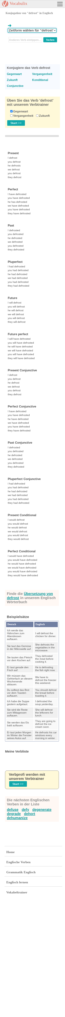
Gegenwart (20, 111)
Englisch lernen (17, 882)
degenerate (41, 810)
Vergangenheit (23, 115)
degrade (14, 814)
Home (10, 852)
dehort (29, 814)
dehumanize (17, 818)
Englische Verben (18, 862)
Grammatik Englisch (21, 872)
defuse (12, 810)
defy (25, 810)
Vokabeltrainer (16, 892)
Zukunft (44, 115)
